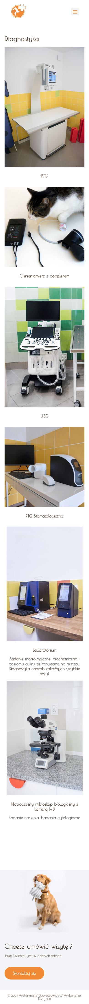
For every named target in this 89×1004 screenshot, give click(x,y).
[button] (75, 11)
